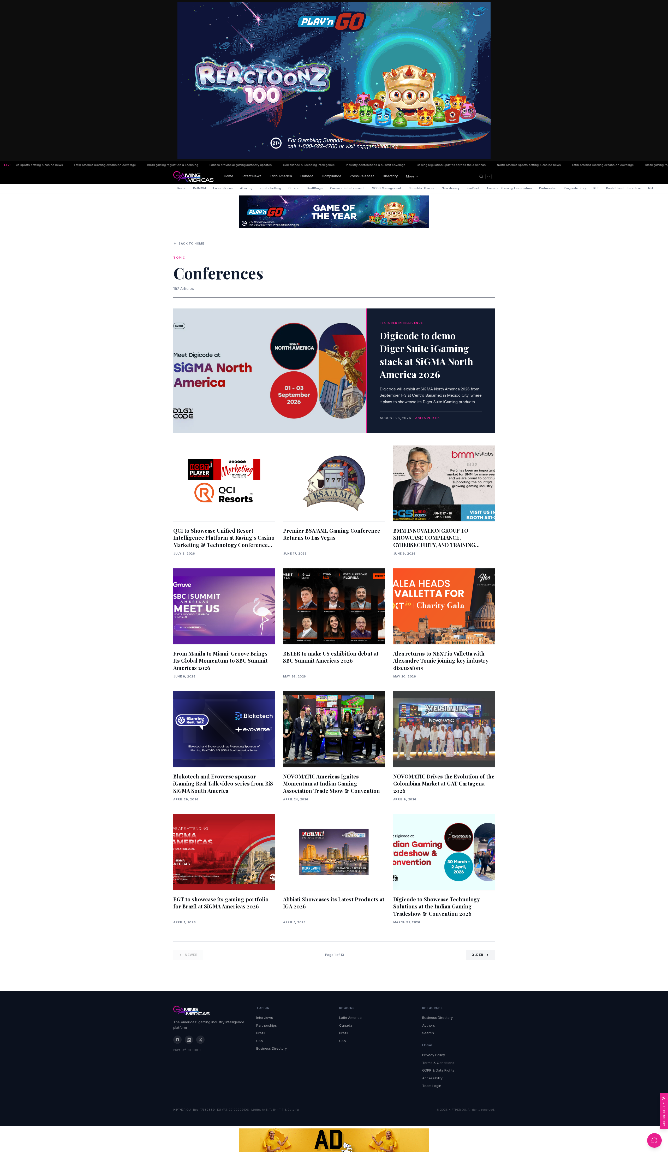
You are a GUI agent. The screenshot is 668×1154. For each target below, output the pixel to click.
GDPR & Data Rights (438, 1070)
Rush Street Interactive (623, 188)
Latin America (281, 176)
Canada (306, 176)
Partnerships (266, 1025)
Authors (428, 1025)
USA (259, 1041)
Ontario (294, 188)
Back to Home (191, 243)
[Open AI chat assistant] (654, 1140)
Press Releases (362, 176)
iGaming (246, 188)
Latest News (251, 176)
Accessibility (432, 1078)
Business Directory (271, 1048)
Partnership (548, 188)
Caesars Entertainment (347, 188)
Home (228, 176)
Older (477, 955)
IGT (596, 188)
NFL (651, 188)
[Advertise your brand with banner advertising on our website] (334, 1140)
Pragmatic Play (575, 188)
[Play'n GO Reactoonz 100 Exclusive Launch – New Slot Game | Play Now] (334, 211)
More (410, 176)
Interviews (264, 1017)
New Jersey (451, 188)
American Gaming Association (509, 188)
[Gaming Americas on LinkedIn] (189, 1040)
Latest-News (223, 188)
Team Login (431, 1086)
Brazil (181, 188)
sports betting (270, 188)
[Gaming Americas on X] (200, 1040)
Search (428, 1033)
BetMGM (199, 188)
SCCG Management (386, 188)
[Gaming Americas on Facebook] (177, 1040)
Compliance (331, 176)
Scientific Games (421, 188)
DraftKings (315, 188)
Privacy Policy (433, 1055)
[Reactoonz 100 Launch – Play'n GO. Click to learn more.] (334, 80)
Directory (390, 176)
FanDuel (473, 188)
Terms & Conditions (438, 1063)
